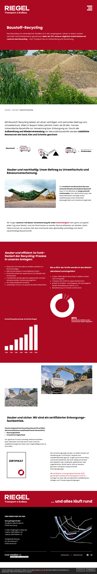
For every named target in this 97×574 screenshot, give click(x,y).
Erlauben (90, 570)
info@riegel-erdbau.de (18, 530)
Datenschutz (78, 555)
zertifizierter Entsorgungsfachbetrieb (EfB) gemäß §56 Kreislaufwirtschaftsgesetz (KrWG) (67, 474)
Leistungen (15, 110)
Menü (89, 8)
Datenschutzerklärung (39, 572)
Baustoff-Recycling (26, 110)
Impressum (65, 555)
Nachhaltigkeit (63, 222)
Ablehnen (81, 570)
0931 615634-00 (17, 532)
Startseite (7, 110)
